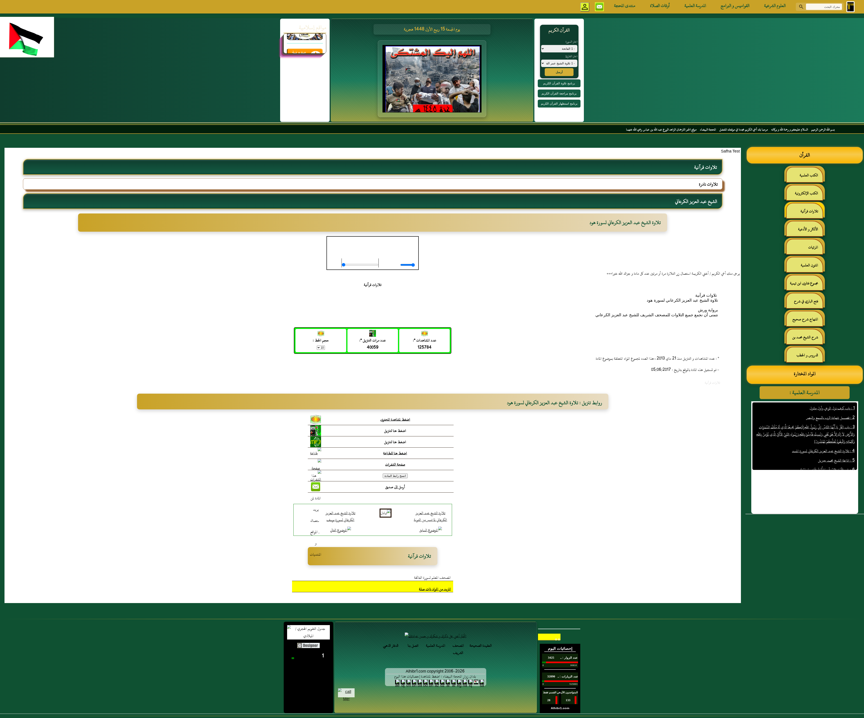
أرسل (559, 72)
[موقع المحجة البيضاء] (433, 80)
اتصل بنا (413, 645)
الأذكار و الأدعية (808, 229)
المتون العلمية (809, 265)
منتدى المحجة (624, 5)
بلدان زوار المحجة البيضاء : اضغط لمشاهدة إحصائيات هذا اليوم (435, 676)
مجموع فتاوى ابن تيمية (804, 283)
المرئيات (813, 247)
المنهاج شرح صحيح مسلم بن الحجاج (807, 321)
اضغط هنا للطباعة (395, 453)
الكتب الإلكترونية (806, 193)
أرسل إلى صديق (395, 487)
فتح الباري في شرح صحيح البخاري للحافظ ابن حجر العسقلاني (805, 303)
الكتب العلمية (809, 175)
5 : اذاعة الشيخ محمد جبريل (836, 460)
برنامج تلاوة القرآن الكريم (559, 83)
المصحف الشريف (458, 649)
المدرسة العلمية (695, 5)
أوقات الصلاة (660, 5)
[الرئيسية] (850, 6)
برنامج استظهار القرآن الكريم (559, 103)
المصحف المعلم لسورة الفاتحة (432, 577)
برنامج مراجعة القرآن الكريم (559, 93)
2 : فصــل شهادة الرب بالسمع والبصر (830, 417)
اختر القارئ (571, 56)
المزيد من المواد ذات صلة (435, 589)
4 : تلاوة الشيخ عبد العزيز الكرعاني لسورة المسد (823, 451)
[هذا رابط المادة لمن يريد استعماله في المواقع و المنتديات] (315, 515)
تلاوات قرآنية (809, 211)
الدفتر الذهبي (390, 645)
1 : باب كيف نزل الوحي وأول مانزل (832, 408)
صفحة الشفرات (395, 464)
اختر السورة (571, 41)
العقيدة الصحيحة (481, 645)
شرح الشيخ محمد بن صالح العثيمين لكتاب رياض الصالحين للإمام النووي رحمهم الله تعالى (807, 339)
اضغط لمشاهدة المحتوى (395, 419)
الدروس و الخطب (807, 355)
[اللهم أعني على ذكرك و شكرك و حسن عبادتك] (435, 636)
